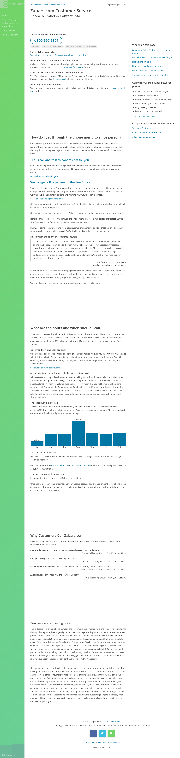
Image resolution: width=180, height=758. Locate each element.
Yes (107, 721)
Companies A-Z (9, 30)
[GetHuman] (12, 4)
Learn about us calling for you (44, 176)
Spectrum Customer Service (145, 128)
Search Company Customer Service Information (10, 23)
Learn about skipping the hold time (46, 198)
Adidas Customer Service (143, 137)
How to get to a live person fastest (148, 66)
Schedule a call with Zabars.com (45, 367)
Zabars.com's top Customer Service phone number (152, 51)
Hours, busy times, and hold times (148, 70)
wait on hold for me (81, 465)
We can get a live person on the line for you (61, 182)
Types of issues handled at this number (150, 75)
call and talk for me (60, 465)
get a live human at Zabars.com (68, 67)
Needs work (116, 721)
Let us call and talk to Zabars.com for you (59, 160)
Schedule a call (83, 55)
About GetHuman (10, 34)
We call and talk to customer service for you (152, 57)
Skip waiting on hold (64, 55)
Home (4, 15)
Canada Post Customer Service (146, 132)
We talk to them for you (41, 55)
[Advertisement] (78, 113)
